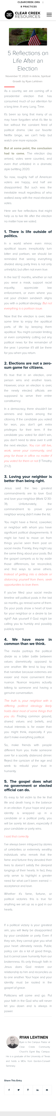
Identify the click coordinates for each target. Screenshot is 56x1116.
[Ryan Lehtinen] (12, 1047)
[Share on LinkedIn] (37, 1090)
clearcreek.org (29, 2)
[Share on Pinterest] (28, 1090)
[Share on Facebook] (9, 1090)
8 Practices (29, 6)
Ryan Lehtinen (34, 81)
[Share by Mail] (47, 1090)
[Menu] (48, 15)
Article (36, 76)
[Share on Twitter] (18, 1090)
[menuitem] (29, 2)
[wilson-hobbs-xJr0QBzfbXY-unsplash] (28, 36)
